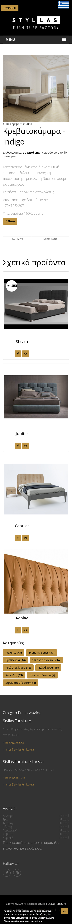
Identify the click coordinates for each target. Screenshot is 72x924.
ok (64, 911)
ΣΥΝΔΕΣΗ (9, 8)
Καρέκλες (14, 675)
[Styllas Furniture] (36, 32)
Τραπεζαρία (15, 660)
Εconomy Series (42, 652)
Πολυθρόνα (48, 667)
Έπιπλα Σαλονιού (46, 660)
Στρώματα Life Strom (20, 682)
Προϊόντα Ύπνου (42, 675)
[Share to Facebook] (18, 353)
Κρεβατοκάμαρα (22, 124)
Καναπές (13, 652)
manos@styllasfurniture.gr (19, 749)
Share (11, 221)
